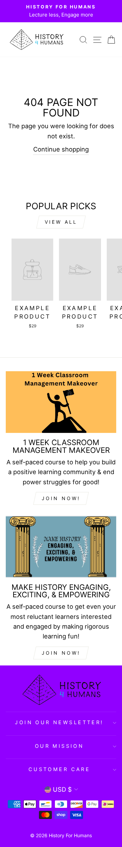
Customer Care (59, 769)
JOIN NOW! (61, 498)
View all (61, 222)
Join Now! (61, 653)
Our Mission (59, 746)
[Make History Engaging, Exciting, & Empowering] (61, 546)
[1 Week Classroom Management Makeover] (61, 402)
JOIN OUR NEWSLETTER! (59, 722)
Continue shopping (61, 149)
